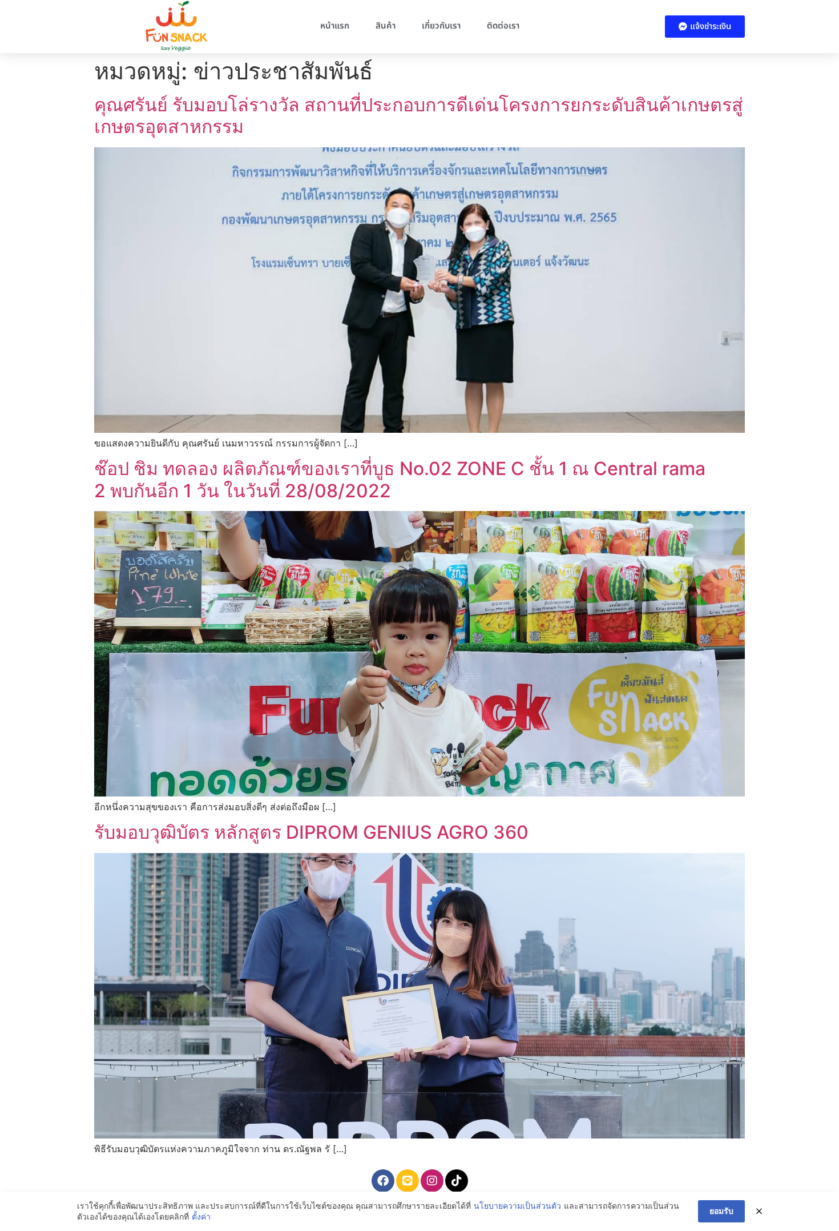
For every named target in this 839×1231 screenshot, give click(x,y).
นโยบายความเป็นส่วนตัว (517, 1205)
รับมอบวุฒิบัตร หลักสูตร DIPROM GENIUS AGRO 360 (311, 832)
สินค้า (386, 26)
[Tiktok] (456, 1180)
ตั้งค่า (201, 1216)
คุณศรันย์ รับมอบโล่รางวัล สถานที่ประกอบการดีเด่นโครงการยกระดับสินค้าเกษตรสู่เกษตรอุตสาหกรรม (418, 116)
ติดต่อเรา (503, 26)
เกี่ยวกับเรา (441, 26)
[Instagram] (432, 1180)
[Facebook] (383, 1180)
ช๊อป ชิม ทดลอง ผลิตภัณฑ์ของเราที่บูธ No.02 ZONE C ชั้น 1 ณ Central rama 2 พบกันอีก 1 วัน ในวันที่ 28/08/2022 (399, 479)
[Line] (407, 1180)
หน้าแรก (334, 26)
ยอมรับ (721, 1211)
